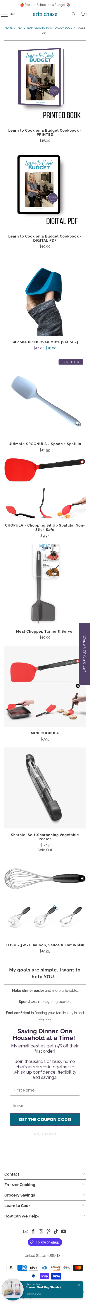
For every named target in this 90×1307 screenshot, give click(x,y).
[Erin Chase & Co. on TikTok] (56, 1232)
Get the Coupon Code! (45, 1119)
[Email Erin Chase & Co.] (25, 1232)
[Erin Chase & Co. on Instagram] (41, 1232)
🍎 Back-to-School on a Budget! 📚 (45, 5)
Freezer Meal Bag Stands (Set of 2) (45, 1287)
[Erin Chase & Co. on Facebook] (33, 1232)
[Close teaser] (78, 686)
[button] (84, 654)
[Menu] (2, 14)
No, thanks (45, 1134)
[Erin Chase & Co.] (45, 14)
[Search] (74, 14)
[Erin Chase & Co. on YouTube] (64, 1232)
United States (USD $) (42, 1256)
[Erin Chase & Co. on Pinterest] (48, 1232)
